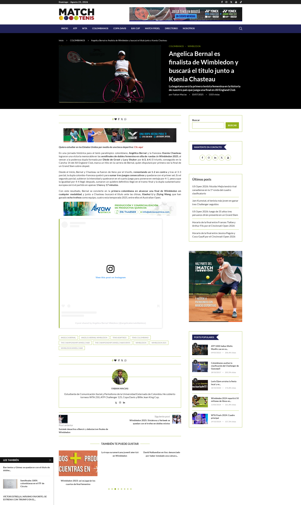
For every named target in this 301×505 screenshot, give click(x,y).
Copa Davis (119, 28)
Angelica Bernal (68, 338)
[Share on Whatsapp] (125, 119)
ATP (75, 28)
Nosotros (189, 28)
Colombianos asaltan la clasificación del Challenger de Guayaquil (225, 366)
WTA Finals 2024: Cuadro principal (223, 416)
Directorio (171, 28)
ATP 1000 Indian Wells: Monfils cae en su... (222, 347)
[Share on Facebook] (118, 119)
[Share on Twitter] (122, 119)
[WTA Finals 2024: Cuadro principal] (200, 419)
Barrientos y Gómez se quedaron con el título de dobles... (26, 469)
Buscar (196, 119)
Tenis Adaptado (120, 338)
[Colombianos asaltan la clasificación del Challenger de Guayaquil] (200, 367)
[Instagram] (226, 2)
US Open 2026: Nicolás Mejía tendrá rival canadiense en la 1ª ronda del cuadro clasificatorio (214, 190)
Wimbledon (141, 343)
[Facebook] (222, 2)
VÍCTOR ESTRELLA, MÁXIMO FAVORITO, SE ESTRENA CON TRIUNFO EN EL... (25, 498)
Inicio (64, 28)
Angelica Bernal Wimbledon (94, 338)
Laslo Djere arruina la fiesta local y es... (223, 382)
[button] (63, 470)
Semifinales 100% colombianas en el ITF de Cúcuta (32, 483)
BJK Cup (135, 28)
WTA (84, 28)
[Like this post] (115, 119)
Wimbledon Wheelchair (72, 348)
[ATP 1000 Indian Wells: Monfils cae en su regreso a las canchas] (200, 350)
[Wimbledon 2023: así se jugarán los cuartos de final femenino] (78, 463)
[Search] (240, 28)
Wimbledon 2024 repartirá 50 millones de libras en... (225, 399)
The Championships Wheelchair (75, 343)
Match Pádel (152, 28)
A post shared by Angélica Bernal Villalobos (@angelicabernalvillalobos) (110, 323)
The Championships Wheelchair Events (112, 343)
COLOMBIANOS (100, 28)
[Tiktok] (241, 2)
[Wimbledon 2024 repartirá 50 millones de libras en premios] (200, 402)
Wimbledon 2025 (159, 343)
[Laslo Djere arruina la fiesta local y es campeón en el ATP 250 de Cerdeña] (200, 385)
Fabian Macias (180, 94)
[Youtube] (236, 2)
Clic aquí (138, 146)
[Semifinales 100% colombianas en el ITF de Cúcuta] (10, 484)
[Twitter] (231, 2)
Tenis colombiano (140, 338)
